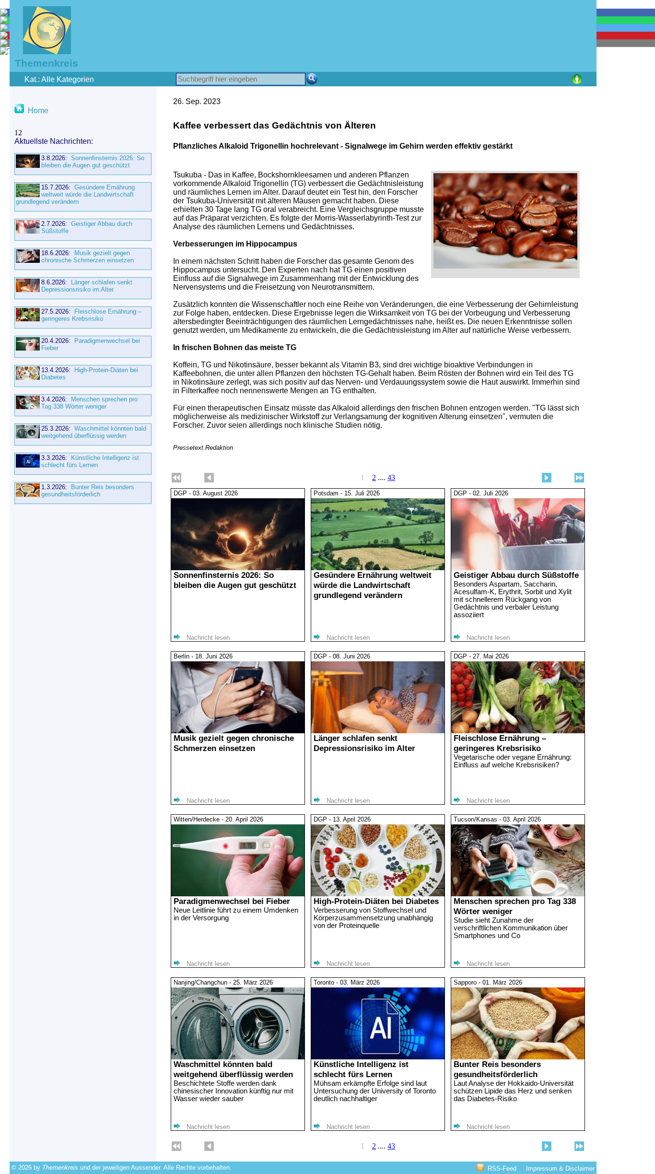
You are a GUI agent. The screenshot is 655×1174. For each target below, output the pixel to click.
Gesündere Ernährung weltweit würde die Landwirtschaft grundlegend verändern (75, 194)
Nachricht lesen (208, 637)
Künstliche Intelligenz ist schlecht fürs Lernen (90, 461)
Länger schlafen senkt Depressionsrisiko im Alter (86, 286)
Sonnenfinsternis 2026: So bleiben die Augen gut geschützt (92, 161)
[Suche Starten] (311, 78)
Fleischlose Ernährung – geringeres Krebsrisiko (91, 315)
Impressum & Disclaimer (560, 1168)
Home (38, 110)
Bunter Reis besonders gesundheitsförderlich (87, 490)
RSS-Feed (502, 1168)
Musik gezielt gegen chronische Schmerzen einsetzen (87, 256)
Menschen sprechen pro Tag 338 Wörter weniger (89, 403)
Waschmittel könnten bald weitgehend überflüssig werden (93, 432)
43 (391, 477)
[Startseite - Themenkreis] (41, 51)
